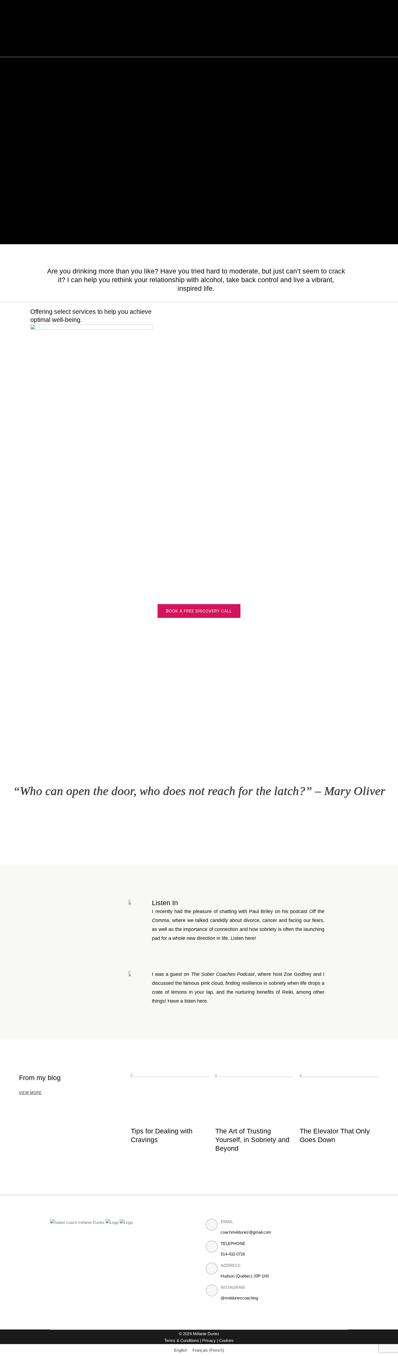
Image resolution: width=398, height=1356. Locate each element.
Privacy (209, 1340)
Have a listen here (187, 1001)
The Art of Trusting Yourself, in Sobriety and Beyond (252, 1139)
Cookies (226, 1340)
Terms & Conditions (182, 1340)
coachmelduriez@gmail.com (246, 1232)
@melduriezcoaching (239, 1298)
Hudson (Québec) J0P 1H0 (245, 1276)
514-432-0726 (233, 1254)
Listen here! (243, 938)
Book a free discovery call (199, 611)
